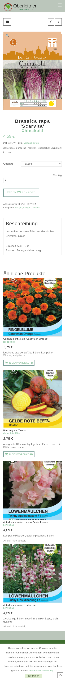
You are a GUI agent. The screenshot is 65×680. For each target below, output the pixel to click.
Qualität (8, 163)
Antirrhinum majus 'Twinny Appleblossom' (26, 523)
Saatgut (18, 207)
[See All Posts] (7, 22)
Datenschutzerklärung (41, 670)
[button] (60, 5)
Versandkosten (31, 143)
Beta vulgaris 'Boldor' (14, 432)
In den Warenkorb (21, 192)
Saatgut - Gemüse (31, 207)
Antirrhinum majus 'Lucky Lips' (20, 606)
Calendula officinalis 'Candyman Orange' (25, 340)
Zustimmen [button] (33, 675)
